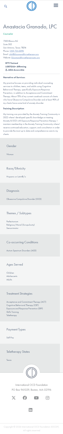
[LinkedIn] (31, 411)
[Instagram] (47, 399)
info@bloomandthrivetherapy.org (24, 54)
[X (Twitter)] (13, 399)
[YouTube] (36, 399)
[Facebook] (25, 399)
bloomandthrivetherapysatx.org (25, 57)
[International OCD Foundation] (31, 9)
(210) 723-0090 (17, 51)
